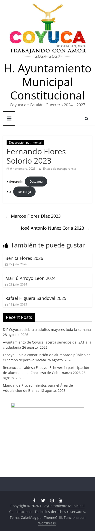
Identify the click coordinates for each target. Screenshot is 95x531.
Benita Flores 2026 (24, 258)
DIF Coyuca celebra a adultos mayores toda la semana (47, 329)
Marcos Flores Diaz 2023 (33, 216)
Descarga (36, 181)
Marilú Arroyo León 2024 (30, 278)
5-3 (9, 191)
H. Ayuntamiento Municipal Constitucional (48, 81)
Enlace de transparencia (59, 169)
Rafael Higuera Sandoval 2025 (35, 298)
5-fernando (15, 181)
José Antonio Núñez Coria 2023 (55, 228)
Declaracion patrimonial (25, 142)
